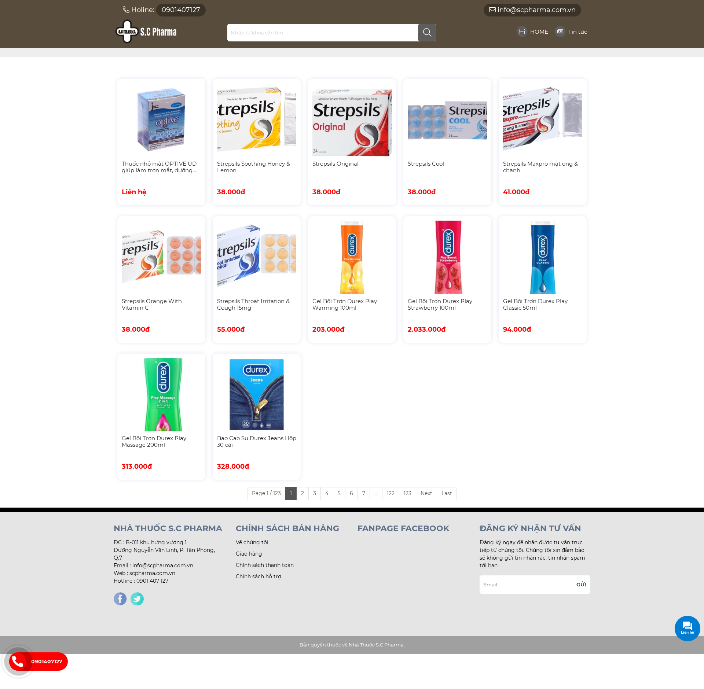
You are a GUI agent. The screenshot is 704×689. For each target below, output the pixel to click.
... (376, 493)
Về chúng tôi (252, 542)
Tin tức (577, 31)
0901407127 (46, 661)
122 (391, 493)
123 (407, 493)
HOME (539, 31)
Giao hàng (249, 553)
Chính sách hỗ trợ (258, 576)
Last (446, 493)
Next (426, 493)
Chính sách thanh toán (265, 565)
